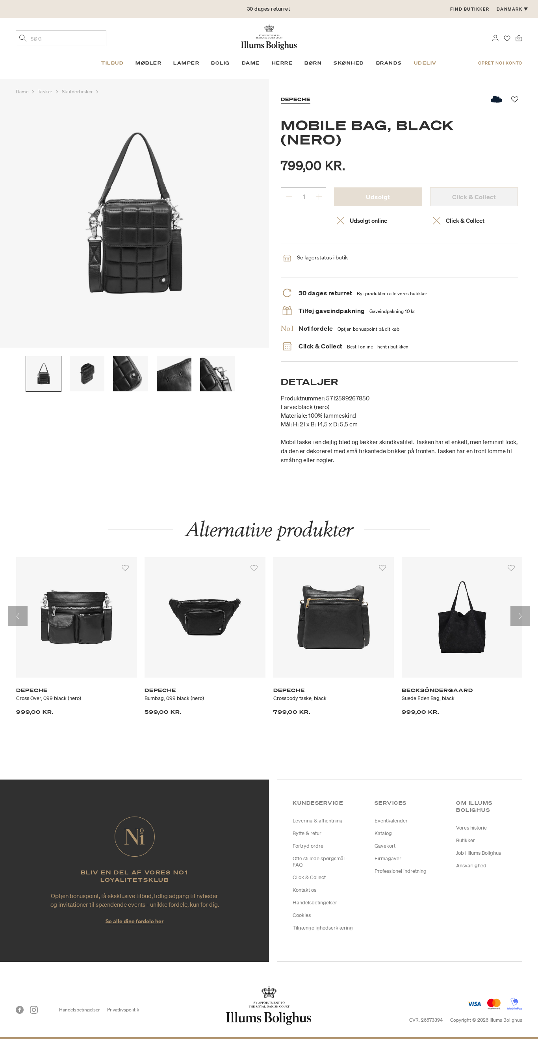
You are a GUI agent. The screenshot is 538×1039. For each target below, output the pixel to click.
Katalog (383, 833)
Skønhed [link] (349, 63)
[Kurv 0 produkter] (519, 37)
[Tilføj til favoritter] (125, 568)
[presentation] (18, 616)
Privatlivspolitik (123, 1009)
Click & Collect (309, 877)
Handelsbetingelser (315, 902)
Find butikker (470, 9)
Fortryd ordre (308, 846)
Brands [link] (389, 63)
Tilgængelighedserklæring (323, 927)
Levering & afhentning (318, 820)
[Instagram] (34, 1010)
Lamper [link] (186, 63)
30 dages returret (268, 9)
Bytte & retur (307, 833)
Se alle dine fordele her (134, 921)
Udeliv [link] (425, 63)
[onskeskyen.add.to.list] (497, 99)
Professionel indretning (401, 871)
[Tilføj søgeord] (22, 39)
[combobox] (61, 38)
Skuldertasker (78, 91)
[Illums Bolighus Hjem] (269, 36)
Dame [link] (251, 63)
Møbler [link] (148, 63)
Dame (23, 91)
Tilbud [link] (112, 63)
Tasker (46, 91)
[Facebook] (20, 1010)
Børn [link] (313, 63)
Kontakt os (304, 890)
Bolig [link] (220, 63)
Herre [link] (282, 63)
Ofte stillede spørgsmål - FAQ (320, 861)
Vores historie (471, 827)
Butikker (465, 840)
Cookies (302, 915)
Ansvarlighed (471, 865)
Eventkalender (391, 820)
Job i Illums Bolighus (478, 853)
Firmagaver (388, 858)
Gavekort (385, 846)
